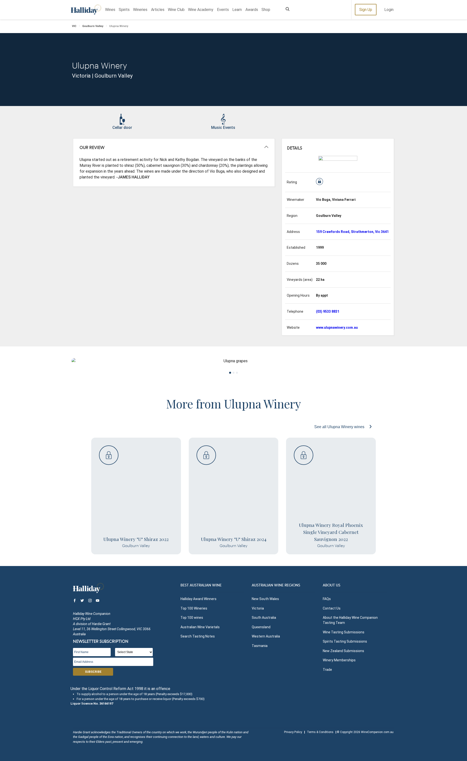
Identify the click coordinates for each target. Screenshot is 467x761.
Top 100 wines (191, 617)
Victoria (258, 608)
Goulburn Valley (92, 26)
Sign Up (365, 9)
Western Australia (266, 636)
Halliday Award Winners (198, 599)
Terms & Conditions (320, 732)
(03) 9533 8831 (327, 311)
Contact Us (332, 608)
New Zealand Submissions (343, 651)
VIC (74, 26)
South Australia (264, 617)
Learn (237, 9)
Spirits (124, 9)
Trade (327, 670)
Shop (265, 9)
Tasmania (260, 646)
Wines (110, 9)
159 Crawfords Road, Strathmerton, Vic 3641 (352, 232)
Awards (251, 9)
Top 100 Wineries (193, 608)
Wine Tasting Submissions (343, 632)
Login (389, 9)
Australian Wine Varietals (200, 627)
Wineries (140, 9)
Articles (157, 9)
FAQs (327, 599)
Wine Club (176, 9)
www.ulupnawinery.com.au (337, 327)
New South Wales (265, 599)
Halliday (86, 10)
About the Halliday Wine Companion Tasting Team (350, 620)
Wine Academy (200, 9)
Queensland (261, 627)
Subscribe (93, 671)
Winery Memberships (339, 660)
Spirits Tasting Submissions (345, 641)
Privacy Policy (293, 732)
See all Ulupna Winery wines (339, 427)
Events (223, 9)
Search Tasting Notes (197, 636)
